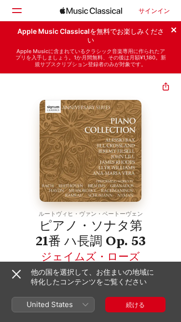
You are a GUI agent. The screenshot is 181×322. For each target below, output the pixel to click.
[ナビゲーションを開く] (16, 10)
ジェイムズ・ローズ (90, 256)
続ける (135, 304)
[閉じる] (174, 28)
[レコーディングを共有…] (166, 87)
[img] (91, 10)
